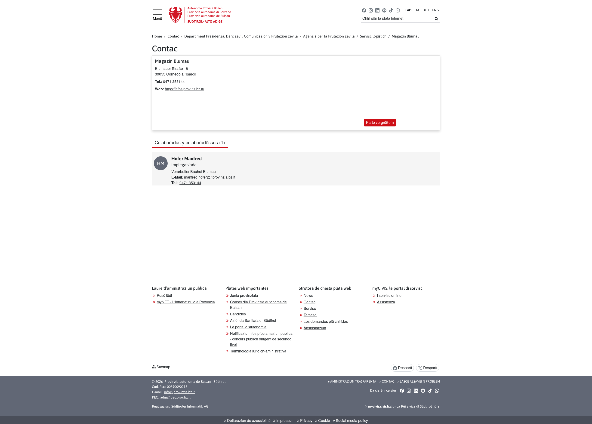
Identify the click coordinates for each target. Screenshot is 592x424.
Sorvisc (310, 308)
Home (157, 36)
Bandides (238, 314)
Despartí (404, 367)
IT (417, 10)
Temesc (310, 314)
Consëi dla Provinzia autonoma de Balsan (258, 304)
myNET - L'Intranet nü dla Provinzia (186, 302)
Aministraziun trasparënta (353, 381)
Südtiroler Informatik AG (189, 406)
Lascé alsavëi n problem (419, 381)
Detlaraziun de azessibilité (248, 420)
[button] (364, 10)
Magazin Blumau (405, 36)
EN (435, 10)
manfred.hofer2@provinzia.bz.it (209, 177)
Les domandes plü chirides (326, 321)
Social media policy (351, 420)
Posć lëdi (164, 295)
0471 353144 (174, 81)
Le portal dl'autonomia (248, 327)
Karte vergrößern (380, 122)
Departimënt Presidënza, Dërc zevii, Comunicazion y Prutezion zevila (241, 36)
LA (408, 10)
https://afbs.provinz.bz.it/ (184, 88)
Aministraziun (315, 327)
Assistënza (386, 302)
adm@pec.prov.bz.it (175, 397)
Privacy (305, 420)
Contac (173, 36)
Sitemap (163, 366)
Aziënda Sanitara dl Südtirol (253, 320)
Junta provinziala (244, 295)
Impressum (284, 420)
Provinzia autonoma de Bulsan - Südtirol (194, 381)
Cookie (323, 420)
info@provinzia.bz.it (179, 392)
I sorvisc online (389, 295)
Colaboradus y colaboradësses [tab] (190, 142)
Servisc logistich (373, 36)
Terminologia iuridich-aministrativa (258, 351)
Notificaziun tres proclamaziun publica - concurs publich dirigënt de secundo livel (261, 339)
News (308, 295)
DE (425, 10)
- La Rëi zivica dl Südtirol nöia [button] (403, 406)
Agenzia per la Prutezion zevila (329, 36)
